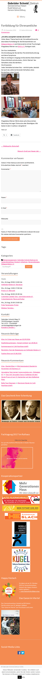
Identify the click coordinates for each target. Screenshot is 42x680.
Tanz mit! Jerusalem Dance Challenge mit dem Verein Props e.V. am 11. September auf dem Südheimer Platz (20, 377)
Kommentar (6, 169)
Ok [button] (19, 677)
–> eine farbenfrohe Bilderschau (29, 591)
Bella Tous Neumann (8, 383)
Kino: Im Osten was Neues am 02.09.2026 (15, 339)
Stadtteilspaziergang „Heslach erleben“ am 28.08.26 (19, 343)
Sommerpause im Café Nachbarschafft (14, 346)
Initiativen (24, 262)
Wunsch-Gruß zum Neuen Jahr (29, 151)
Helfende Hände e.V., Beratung (11, 284)
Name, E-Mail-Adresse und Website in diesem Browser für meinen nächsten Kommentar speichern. (20, 233)
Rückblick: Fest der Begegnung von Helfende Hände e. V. (21, 350)
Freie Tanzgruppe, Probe (9, 305)
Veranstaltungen (34, 262)
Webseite (4, 219)
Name (4, 197)
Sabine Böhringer (26, 30)
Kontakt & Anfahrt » (8, 327)
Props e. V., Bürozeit (8, 290)
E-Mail (4, 208)
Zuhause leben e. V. (7, 44)
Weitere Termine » (7, 308)
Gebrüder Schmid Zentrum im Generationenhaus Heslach (19, 261)
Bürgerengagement (10, 260)
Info (23, 677)
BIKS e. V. (21, 46)
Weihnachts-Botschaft (10, 146)
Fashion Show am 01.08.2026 (11, 353)
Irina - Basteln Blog (8, 366)
